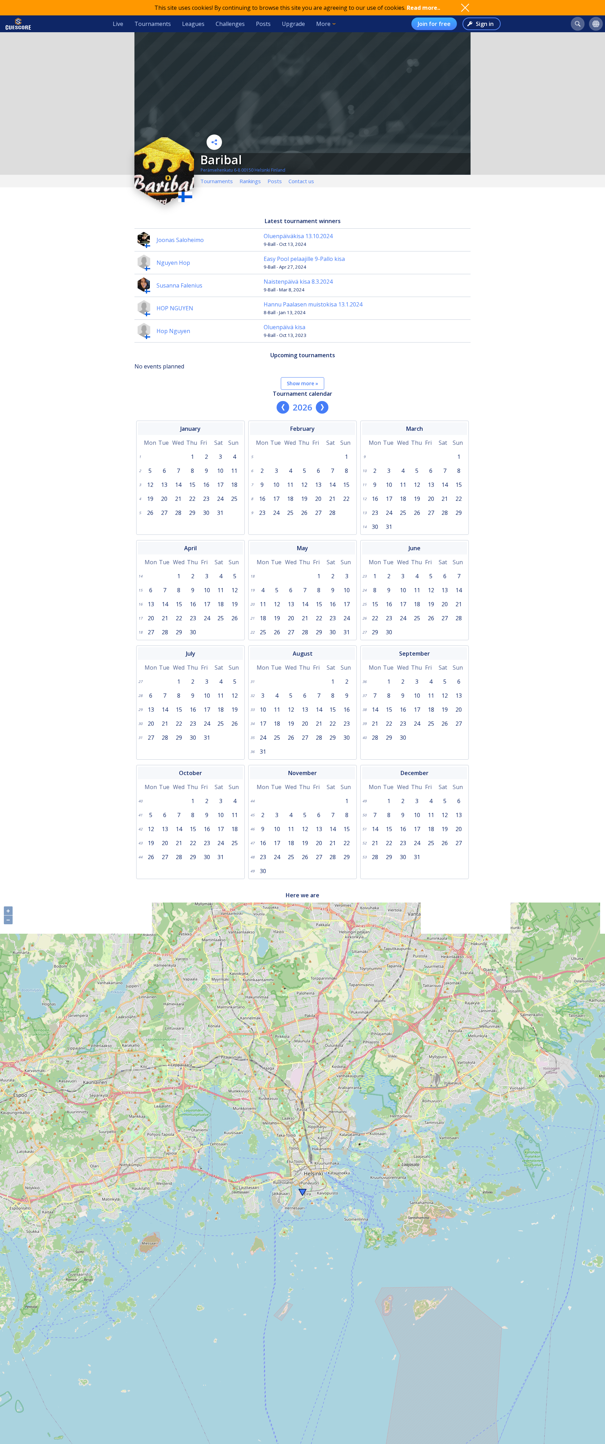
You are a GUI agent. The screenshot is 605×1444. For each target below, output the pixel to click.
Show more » (302, 383)
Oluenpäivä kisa (284, 327)
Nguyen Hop (173, 263)
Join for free (434, 24)
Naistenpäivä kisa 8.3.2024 (298, 281)
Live (118, 24)
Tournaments (152, 24)
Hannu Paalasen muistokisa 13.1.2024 (313, 304)
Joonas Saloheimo (180, 240)
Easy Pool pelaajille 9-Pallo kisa (304, 259)
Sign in (485, 24)
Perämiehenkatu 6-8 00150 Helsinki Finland (243, 170)
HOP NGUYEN (175, 308)
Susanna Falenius (179, 285)
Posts (263, 24)
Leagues (193, 24)
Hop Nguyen (173, 331)
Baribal (221, 160)
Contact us (301, 181)
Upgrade (293, 24)
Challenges (230, 24)
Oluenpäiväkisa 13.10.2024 (298, 236)
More (323, 24)
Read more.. (423, 8)
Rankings (250, 181)
